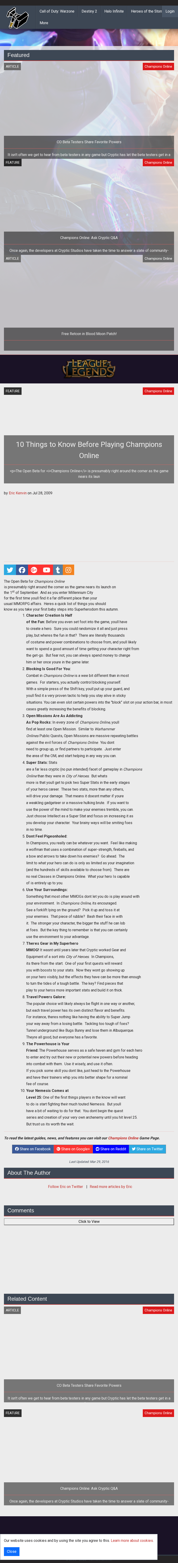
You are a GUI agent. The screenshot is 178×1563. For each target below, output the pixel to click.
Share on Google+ (75, 1149)
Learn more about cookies (132, 1540)
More (44, 23)
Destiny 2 (89, 11)
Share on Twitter (149, 1149)
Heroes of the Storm (147, 11)
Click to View (89, 1221)
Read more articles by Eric (111, 1186)
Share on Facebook (35, 1149)
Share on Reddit (112, 1149)
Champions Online (123, 1138)
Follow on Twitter (66, 1186)
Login (170, 11)
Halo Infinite (114, 11)
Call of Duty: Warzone (57, 11)
